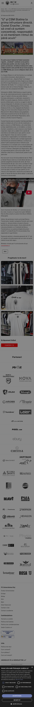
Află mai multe (19, 679)
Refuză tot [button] (17, 700)
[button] (17, 704)
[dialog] (17, 686)
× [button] (32, 667)
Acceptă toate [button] (17, 696)
